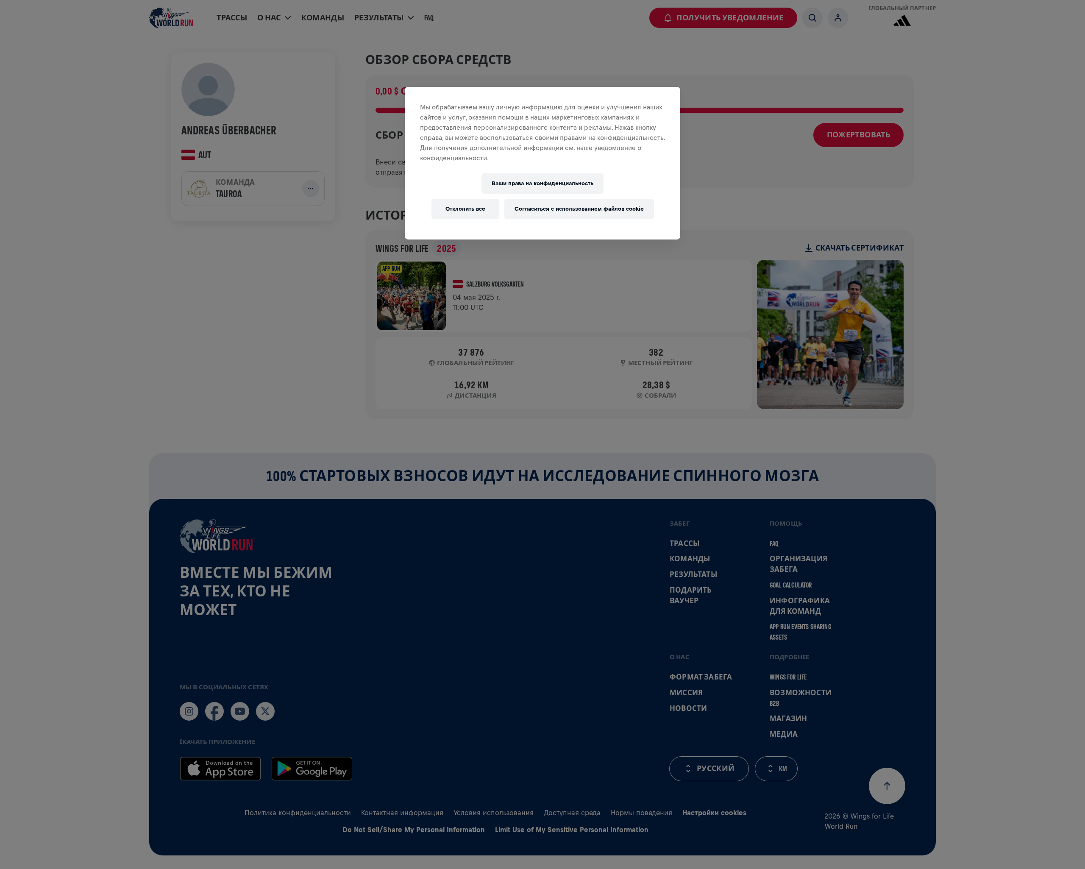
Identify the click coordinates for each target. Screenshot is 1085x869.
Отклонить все (465, 209)
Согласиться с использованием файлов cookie (579, 209)
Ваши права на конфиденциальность (542, 183)
